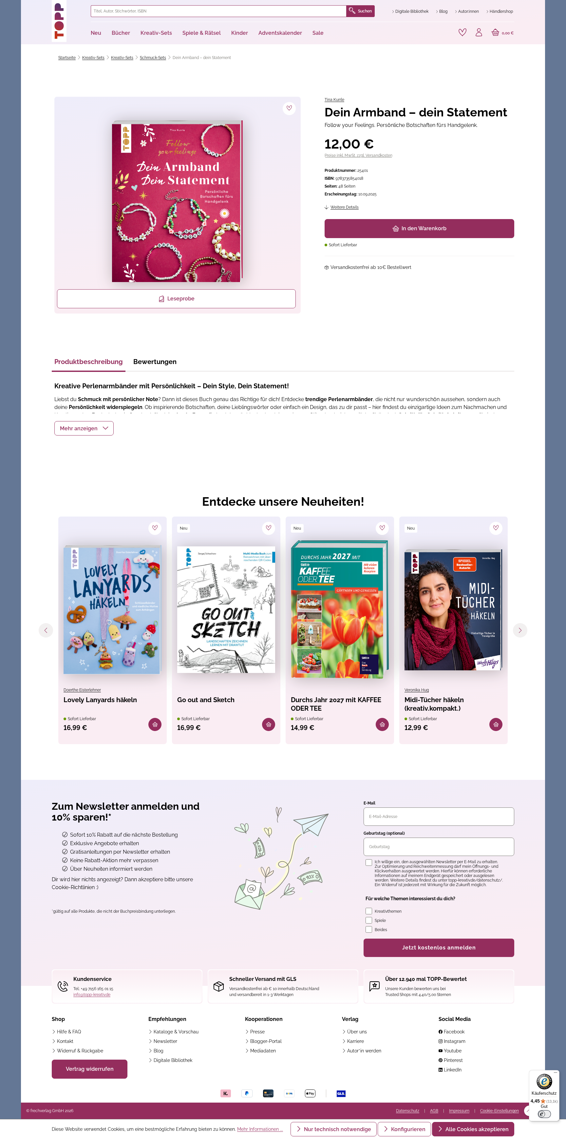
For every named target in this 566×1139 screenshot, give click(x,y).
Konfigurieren (407, 1129)
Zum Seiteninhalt (48, 7)
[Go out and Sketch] (226, 609)
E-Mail (369, 803)
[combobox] (219, 11)
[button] (84, 428)
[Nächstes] (520, 630)
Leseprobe (181, 298)
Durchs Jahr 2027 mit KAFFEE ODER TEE (336, 704)
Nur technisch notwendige (337, 1129)
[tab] (88, 364)
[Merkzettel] (462, 32)
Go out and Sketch (206, 700)
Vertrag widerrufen (90, 1069)
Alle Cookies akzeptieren (476, 1129)
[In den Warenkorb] (154, 724)
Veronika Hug (417, 690)
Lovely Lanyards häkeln (100, 700)
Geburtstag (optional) (384, 833)
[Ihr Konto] (479, 33)
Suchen (365, 11)
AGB (434, 1110)
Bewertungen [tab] (155, 362)
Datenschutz (407, 1110)
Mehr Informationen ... (260, 1129)
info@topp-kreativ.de (91, 994)
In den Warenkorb (424, 228)
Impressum (459, 1110)
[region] (176, 205)
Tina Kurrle (334, 99)
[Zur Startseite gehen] (68, 21)
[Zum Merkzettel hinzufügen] (289, 108)
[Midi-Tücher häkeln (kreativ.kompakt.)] (453, 609)
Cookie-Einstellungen (499, 1110)
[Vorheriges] (46, 630)
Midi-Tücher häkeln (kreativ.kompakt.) (434, 704)
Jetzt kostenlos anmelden (439, 948)
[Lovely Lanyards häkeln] (112, 609)
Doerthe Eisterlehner (82, 690)
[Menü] (555, 1074)
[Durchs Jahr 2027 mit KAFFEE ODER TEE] (340, 609)
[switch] (544, 1114)
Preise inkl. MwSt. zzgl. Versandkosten (358, 155)
